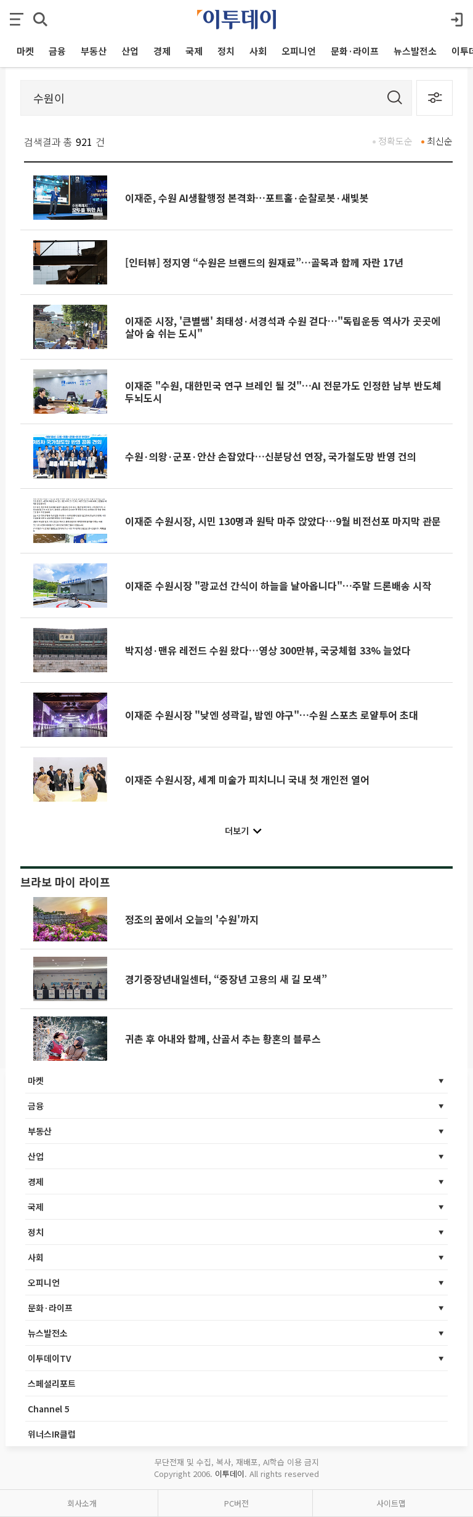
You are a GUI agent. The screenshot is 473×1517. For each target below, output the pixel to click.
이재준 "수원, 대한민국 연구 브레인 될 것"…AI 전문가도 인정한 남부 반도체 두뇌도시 (283, 391)
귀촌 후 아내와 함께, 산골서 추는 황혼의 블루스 (223, 1038)
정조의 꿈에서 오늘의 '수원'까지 (192, 919)
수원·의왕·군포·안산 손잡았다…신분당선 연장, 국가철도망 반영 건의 (270, 456)
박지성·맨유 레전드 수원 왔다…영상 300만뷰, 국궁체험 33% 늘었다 (268, 650)
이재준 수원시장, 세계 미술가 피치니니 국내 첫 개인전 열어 (247, 779)
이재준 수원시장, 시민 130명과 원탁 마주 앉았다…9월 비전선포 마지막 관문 (283, 520)
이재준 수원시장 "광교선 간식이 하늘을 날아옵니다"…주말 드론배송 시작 (278, 585)
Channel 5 (49, 1408)
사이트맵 (391, 1503)
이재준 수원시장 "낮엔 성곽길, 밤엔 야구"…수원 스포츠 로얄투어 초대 (271, 714)
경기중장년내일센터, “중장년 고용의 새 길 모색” (226, 979)
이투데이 (230, 1473)
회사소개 (82, 1503)
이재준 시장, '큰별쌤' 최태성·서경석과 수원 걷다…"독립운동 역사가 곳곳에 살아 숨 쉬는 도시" (282, 326)
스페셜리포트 (52, 1383)
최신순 (440, 140)
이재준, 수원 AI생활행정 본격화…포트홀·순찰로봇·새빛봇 (247, 197)
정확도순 (395, 140)
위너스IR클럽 (52, 1434)
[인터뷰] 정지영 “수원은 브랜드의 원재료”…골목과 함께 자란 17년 (264, 262)
